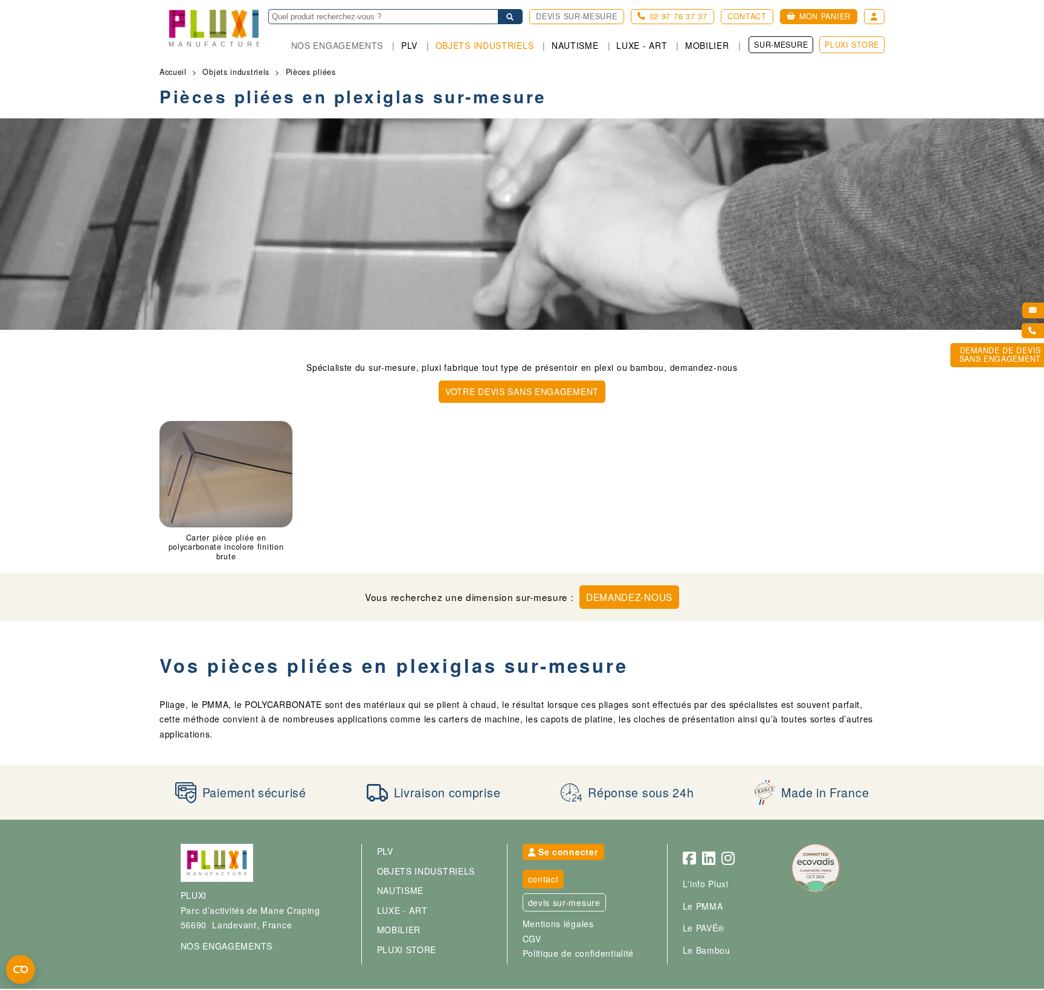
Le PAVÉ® (704, 928)
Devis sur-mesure (576, 16)
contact (543, 879)
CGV (532, 939)
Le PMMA (703, 906)
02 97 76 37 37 (678, 16)
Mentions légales (558, 924)
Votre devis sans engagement (522, 391)
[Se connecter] (874, 16)
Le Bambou (706, 950)
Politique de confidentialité (578, 953)
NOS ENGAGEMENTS (227, 946)
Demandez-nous (629, 596)
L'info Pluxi (706, 884)
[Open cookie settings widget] (20, 969)
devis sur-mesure (564, 902)
